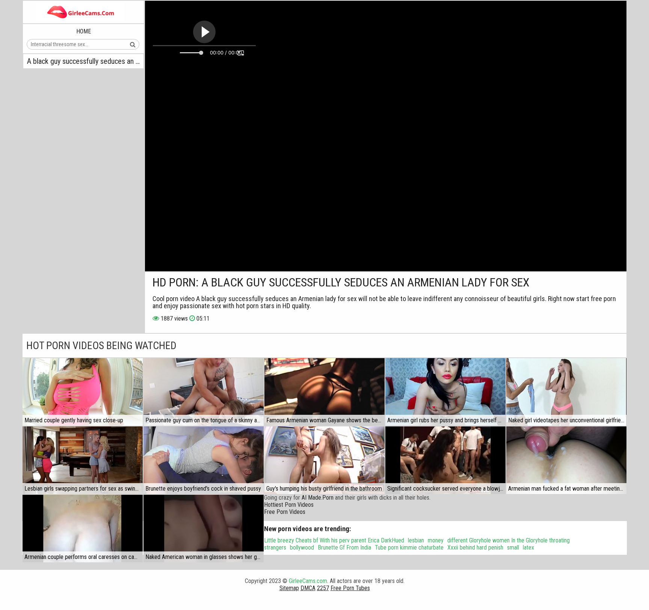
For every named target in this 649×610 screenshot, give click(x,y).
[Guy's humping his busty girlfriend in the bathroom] (324, 460)
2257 (323, 588)
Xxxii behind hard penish (475, 547)
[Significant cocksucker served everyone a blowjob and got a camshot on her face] (445, 460)
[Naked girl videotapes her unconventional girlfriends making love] (566, 392)
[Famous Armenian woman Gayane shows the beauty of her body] (324, 392)
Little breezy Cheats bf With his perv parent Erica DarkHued (334, 540)
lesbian (416, 540)
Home (83, 31)
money (436, 540)
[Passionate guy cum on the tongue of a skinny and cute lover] (203, 392)
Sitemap (289, 588)
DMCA (307, 588)
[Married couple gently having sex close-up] (83, 392)
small (513, 547)
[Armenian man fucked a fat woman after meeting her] (566, 460)
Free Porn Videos (284, 511)
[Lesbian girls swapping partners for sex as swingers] (83, 460)
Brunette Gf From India (344, 547)
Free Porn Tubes (350, 588)
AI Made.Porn (318, 497)
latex (528, 547)
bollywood (302, 547)
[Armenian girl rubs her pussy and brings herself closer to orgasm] (445, 392)
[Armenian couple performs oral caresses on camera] (83, 528)
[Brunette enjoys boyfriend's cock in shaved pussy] (203, 460)
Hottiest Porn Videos (289, 504)
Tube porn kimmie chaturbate (409, 547)
